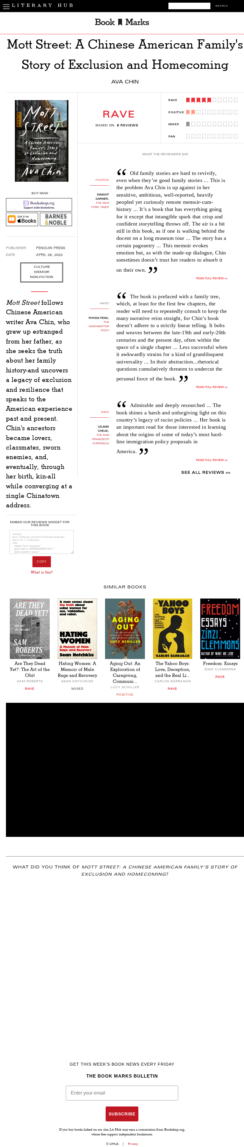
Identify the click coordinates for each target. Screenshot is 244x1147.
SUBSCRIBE (122, 1114)
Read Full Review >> (212, 278)
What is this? (42, 572)
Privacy (133, 1143)
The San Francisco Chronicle (100, 439)
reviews (127, 125)
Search (221, 6)
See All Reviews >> (206, 473)
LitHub (114, 1143)
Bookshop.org (174, 1130)
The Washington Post (98, 326)
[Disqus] (125, 960)
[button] (125, 770)
